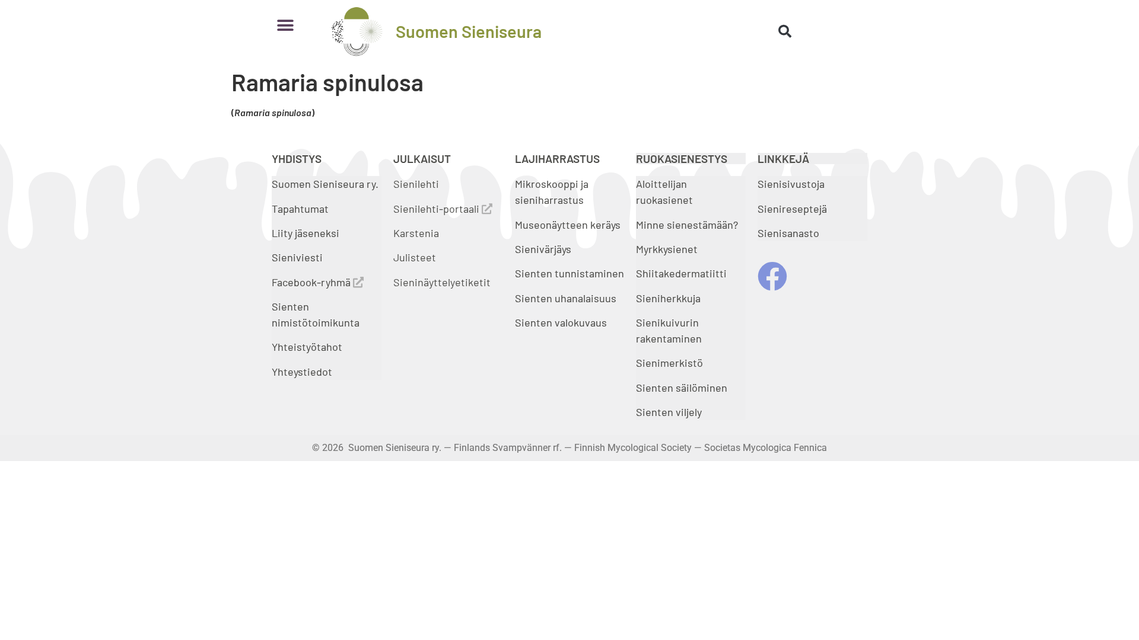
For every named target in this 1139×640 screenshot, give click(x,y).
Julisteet (414, 257)
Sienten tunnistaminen (569, 273)
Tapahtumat (300, 208)
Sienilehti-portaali (437, 208)
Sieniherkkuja (668, 298)
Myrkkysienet (667, 248)
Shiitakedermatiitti (681, 273)
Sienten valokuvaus (561, 322)
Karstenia (416, 232)
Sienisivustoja (791, 183)
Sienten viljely (669, 411)
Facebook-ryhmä (312, 282)
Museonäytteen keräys (568, 224)
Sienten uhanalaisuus (565, 298)
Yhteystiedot (302, 371)
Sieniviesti (298, 257)
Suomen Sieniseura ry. (325, 183)
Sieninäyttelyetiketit (442, 282)
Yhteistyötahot (307, 346)
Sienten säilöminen (681, 387)
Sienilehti (416, 183)
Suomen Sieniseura (469, 31)
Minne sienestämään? (687, 224)
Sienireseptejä (792, 208)
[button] (285, 25)
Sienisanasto (788, 232)
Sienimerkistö (669, 362)
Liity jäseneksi (305, 232)
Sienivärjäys (543, 248)
